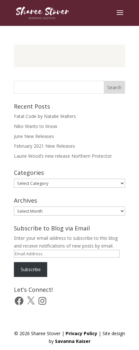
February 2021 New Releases (44, 146)
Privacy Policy (81, 333)
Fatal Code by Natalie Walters (45, 116)
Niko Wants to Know (35, 126)
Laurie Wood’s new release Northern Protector (63, 156)
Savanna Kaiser (73, 341)
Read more (69, 56)
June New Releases (34, 136)
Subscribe (31, 269)
